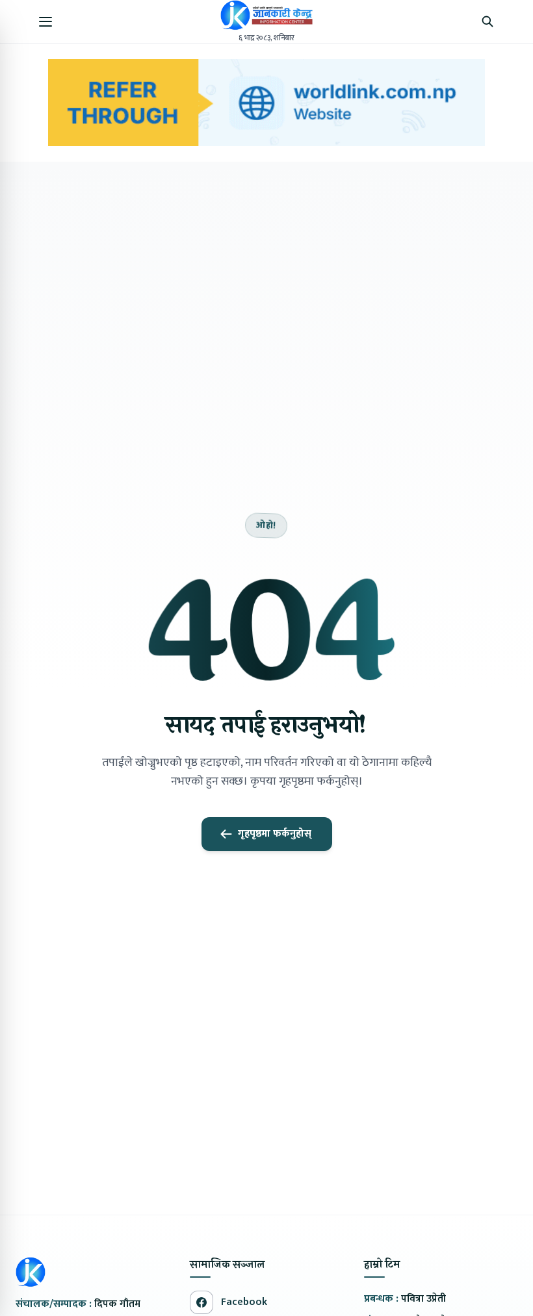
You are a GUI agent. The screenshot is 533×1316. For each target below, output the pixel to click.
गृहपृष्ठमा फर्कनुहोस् (274, 833)
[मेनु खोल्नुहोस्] (45, 21)
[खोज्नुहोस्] (487, 21)
